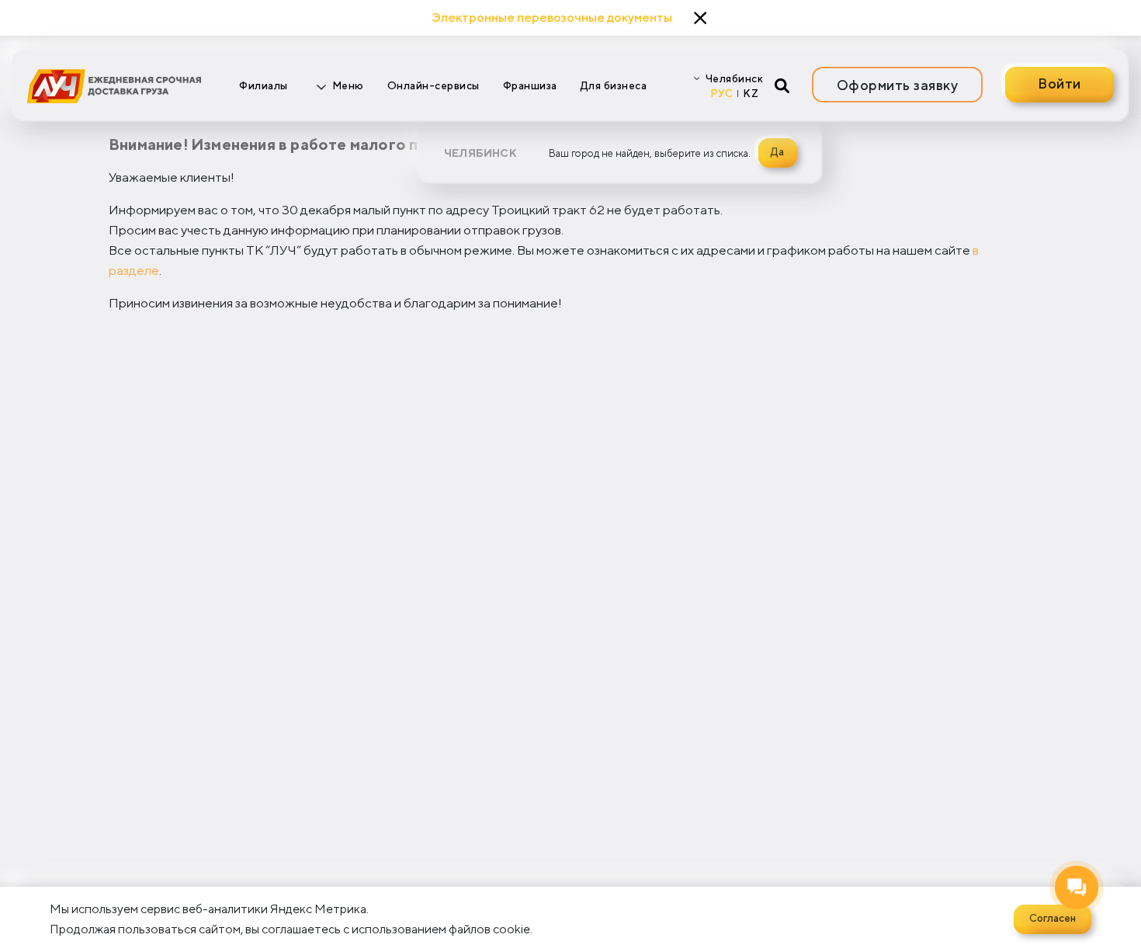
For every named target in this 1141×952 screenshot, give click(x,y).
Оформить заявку (898, 85)
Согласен (1052, 918)
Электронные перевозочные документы (552, 17)
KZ (750, 93)
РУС (722, 93)
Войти (1059, 83)
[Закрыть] (700, 18)
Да (777, 151)
